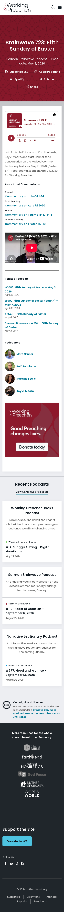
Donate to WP (17, 841)
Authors (51, 897)
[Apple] (17, 863)
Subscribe (13, 897)
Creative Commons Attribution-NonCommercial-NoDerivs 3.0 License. (36, 713)
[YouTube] (11, 863)
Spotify (19, 79)
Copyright (33, 897)
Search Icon (53, 7)
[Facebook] (5, 863)
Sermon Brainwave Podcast (26, 59)
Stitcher (48, 79)
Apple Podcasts (49, 72)
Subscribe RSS (18, 72)
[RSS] (23, 863)
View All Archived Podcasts (32, 492)
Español (22, 901)
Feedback (40, 901)
